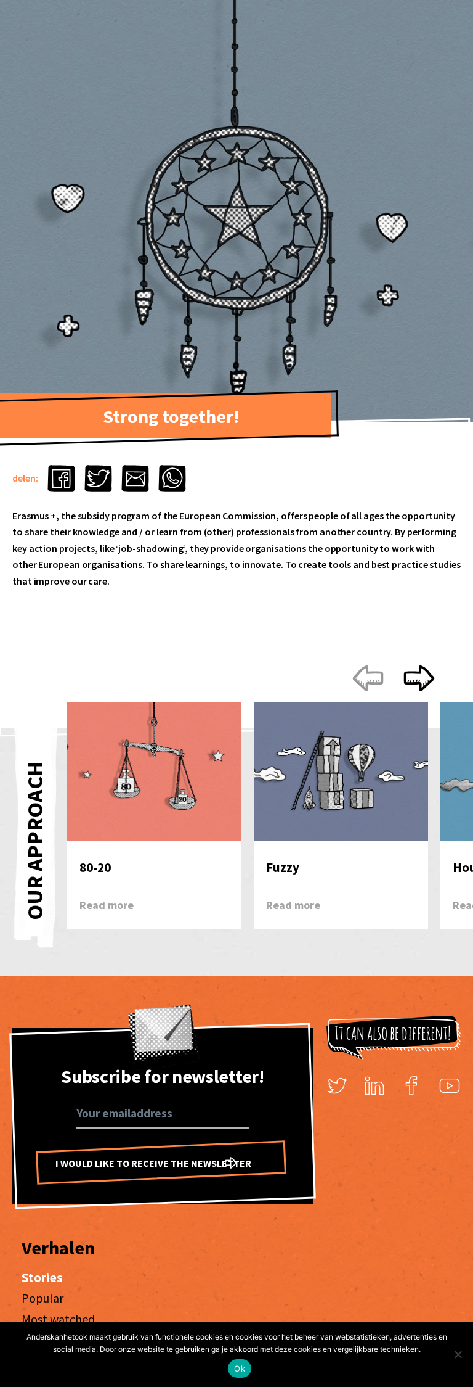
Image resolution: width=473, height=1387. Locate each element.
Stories (42, 1277)
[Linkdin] (374, 1086)
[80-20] (154, 778)
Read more (106, 905)
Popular (42, 1298)
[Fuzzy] (341, 778)
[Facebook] (412, 1086)
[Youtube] (450, 1086)
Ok (239, 1368)
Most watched (58, 1319)
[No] (457, 1354)
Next (393, 678)
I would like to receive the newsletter (153, 1163)
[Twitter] (337, 1086)
